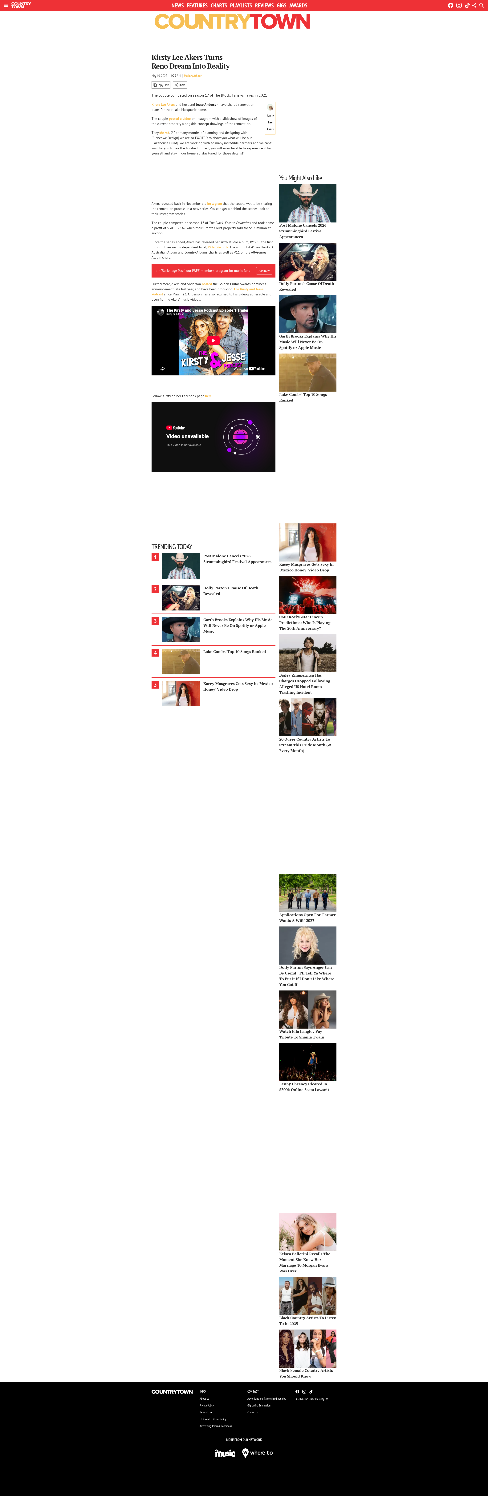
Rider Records (218, 247)
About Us (204, 1398)
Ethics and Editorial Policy (213, 1419)
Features (197, 5)
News (178, 5)
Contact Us (252, 1412)
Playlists (241, 5)
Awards (298, 5)
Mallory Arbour (192, 76)
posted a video (180, 118)
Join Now (264, 271)
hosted (207, 284)
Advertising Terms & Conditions (216, 1425)
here (208, 396)
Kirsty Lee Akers (163, 104)
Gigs (281, 5)
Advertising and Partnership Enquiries (266, 1398)
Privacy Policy (207, 1405)
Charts (219, 5)
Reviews (264, 5)
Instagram (214, 203)
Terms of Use (206, 1412)
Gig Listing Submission (258, 1405)
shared (164, 132)
